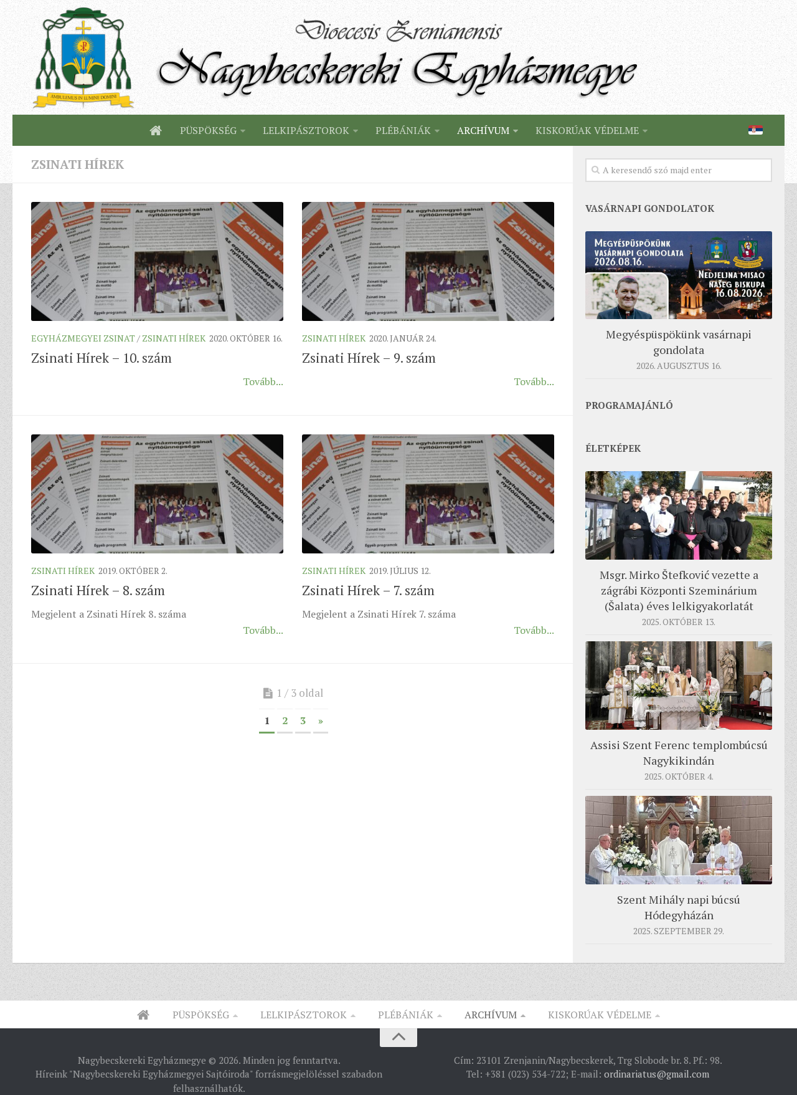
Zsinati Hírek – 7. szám (368, 590)
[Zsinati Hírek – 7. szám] (428, 493)
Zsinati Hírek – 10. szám (101, 357)
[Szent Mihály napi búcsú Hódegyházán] (678, 840)
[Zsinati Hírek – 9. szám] (428, 261)
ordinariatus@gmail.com (656, 1074)
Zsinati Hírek (173, 338)
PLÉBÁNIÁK (403, 130)
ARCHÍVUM (483, 130)
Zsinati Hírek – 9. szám (369, 357)
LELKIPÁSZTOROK (306, 130)
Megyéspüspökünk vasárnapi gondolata (679, 342)
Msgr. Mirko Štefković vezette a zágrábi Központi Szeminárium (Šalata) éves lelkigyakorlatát (679, 590)
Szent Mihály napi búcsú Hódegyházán (678, 907)
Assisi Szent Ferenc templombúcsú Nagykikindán (679, 752)
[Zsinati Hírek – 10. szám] (157, 261)
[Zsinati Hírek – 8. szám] (157, 493)
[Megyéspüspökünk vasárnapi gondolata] (678, 275)
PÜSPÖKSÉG (208, 130)
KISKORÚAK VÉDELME (587, 130)
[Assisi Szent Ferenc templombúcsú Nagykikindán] (678, 685)
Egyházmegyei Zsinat (83, 338)
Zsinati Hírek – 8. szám (98, 590)
